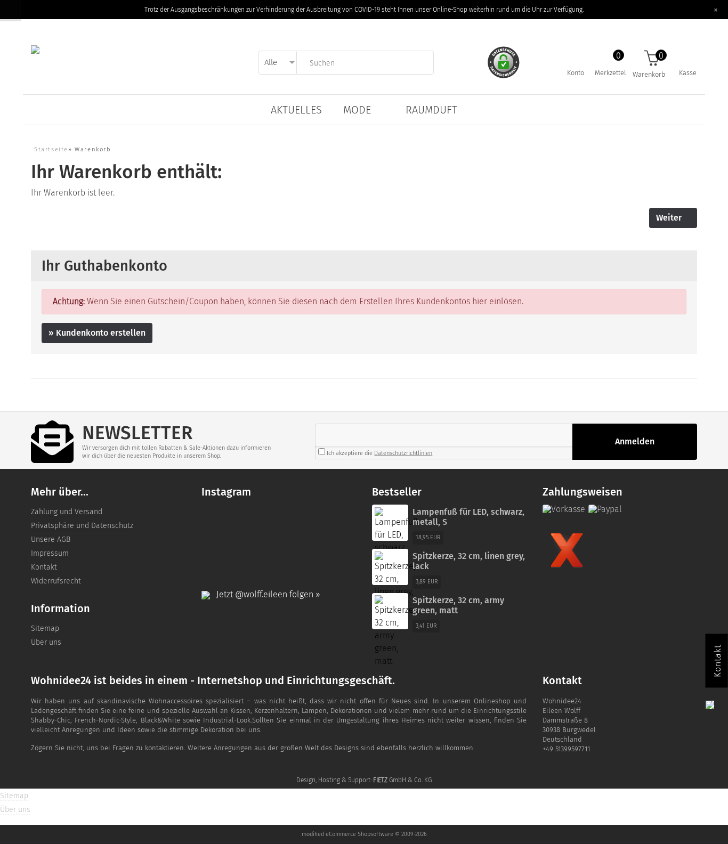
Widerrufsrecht (56, 581)
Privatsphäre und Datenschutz (82, 525)
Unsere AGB (50, 539)
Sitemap (45, 628)
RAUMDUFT (431, 109)
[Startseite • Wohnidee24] (35, 49)
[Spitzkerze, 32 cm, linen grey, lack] (395, 580)
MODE (357, 109)
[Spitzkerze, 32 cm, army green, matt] (395, 631)
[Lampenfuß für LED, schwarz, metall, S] (396, 536)
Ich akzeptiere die (378, 453)
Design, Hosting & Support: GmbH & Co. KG (364, 780)
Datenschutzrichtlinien (403, 453)
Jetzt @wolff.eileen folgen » (265, 594)
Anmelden (634, 441)
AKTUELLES (296, 109)
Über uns (46, 642)
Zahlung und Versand (66, 511)
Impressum (50, 553)
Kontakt (44, 567)
